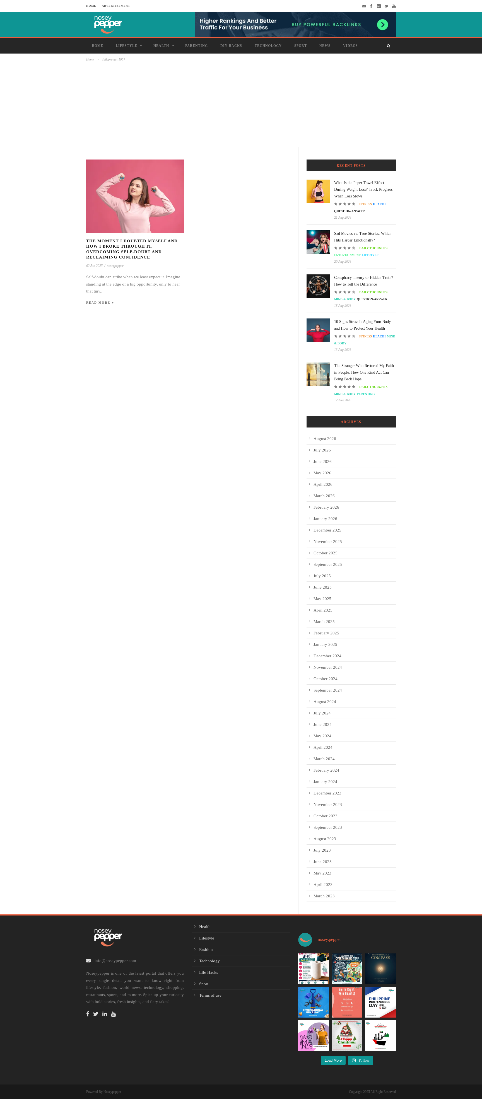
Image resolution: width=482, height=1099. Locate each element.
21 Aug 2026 (342, 217)
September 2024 (328, 690)
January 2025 (325, 644)
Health (161, 46)
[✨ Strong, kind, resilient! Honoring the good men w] (313, 1002)
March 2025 (324, 621)
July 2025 (322, 576)
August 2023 (325, 839)
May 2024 (322, 736)
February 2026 (326, 507)
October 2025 (326, 553)
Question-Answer (349, 211)
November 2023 (328, 804)
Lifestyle (126, 46)
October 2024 (326, 679)
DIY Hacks (231, 46)
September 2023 (328, 827)
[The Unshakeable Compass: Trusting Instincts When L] (380, 968)
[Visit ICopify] (295, 24)
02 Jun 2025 (94, 266)
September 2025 (328, 564)
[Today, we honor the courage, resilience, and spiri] (380, 1002)
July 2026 (322, 450)
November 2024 (328, 667)
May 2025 (322, 598)
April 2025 (323, 610)
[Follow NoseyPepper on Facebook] (89, 1014)
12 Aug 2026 (342, 400)
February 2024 (326, 770)
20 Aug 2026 (342, 262)
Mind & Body (345, 299)
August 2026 (325, 438)
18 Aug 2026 (342, 306)
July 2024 (322, 713)
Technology (268, 46)
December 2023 (327, 793)
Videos (350, 46)
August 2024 (325, 701)
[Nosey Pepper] (121, 24)
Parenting (196, 46)
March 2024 (324, 759)
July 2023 (322, 850)
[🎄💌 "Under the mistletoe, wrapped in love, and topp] (347, 1035)
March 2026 (324, 496)
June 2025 (323, 587)
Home (97, 46)
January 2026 (325, 518)
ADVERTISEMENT (116, 5)
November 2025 (328, 541)
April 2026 (323, 484)
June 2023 (323, 861)
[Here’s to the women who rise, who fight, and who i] (313, 1035)
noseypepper (115, 266)
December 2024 (327, 656)
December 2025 (327, 530)
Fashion (206, 949)
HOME (91, 5)
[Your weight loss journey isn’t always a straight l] (313, 968)
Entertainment (347, 255)
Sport (300, 46)
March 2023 (324, 896)
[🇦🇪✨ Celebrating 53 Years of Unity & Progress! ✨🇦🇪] (380, 1035)
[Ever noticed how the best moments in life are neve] (347, 968)
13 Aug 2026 (342, 350)
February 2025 (326, 633)
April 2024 (323, 747)
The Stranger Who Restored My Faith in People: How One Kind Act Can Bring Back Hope (364, 372)
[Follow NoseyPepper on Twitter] (97, 1014)
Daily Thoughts (373, 248)
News (325, 46)
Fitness (365, 204)
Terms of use (210, 995)
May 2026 (322, 473)
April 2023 (323, 884)
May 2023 (322, 873)
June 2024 (323, 724)
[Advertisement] (241, 104)
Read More (98, 302)
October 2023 (326, 816)
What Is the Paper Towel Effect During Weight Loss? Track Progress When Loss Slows (363, 189)
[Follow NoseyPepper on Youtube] (115, 1014)
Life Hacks (208, 972)
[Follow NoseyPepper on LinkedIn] (106, 1014)
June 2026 (323, 461)
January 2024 (325, 781)
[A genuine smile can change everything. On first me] (347, 1002)
